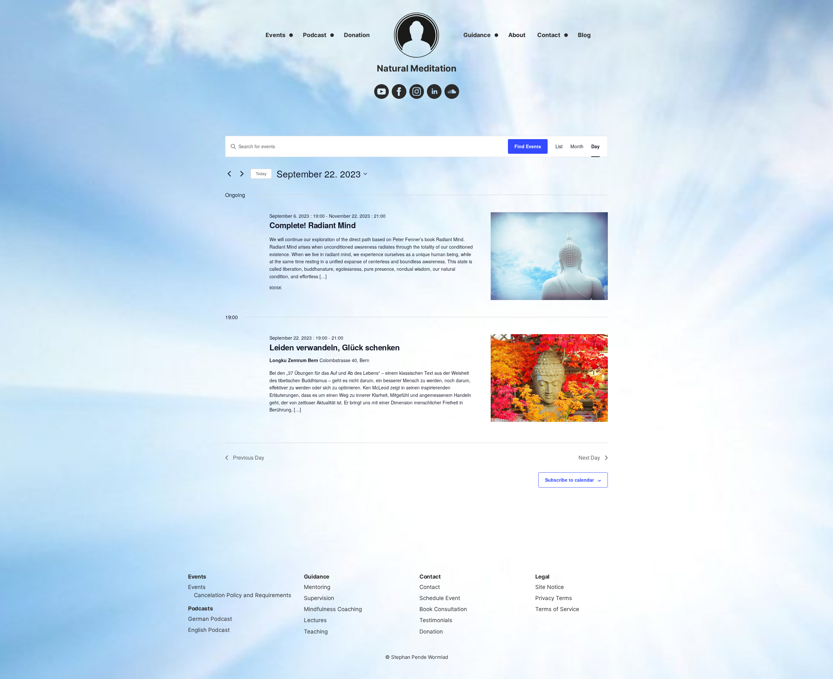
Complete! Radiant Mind (312, 224)
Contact (548, 35)
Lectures (315, 620)
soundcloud (451, 91)
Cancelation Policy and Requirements (242, 595)
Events (275, 35)
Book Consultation (443, 609)
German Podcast (210, 619)
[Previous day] (229, 174)
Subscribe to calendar (569, 480)
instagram (416, 91)
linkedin (434, 91)
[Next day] (242, 174)
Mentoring (317, 587)
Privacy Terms (553, 598)
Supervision (319, 598)
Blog (584, 35)
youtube (381, 91)
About (517, 35)
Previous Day (248, 457)
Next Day (589, 457)
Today (261, 173)
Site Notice (549, 587)
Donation (357, 35)
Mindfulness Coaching (333, 609)
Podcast (314, 35)
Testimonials (435, 620)
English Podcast (209, 630)
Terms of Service (557, 609)
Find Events (527, 146)
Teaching (316, 631)
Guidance (477, 35)
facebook (399, 91)
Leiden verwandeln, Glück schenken (334, 347)
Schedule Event (439, 598)
